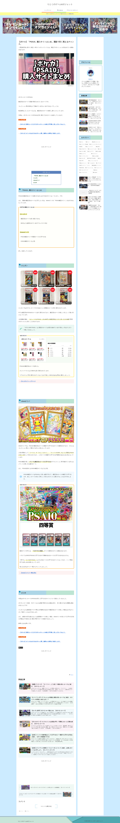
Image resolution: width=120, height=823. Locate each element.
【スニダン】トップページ (28, 381)
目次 (44, 172)
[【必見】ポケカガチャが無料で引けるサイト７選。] (16, 26)
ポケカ (21, 647)
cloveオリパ (36, 180)
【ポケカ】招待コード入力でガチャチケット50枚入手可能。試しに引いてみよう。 (43, 124)
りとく (90, 79)
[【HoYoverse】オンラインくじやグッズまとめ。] (45, 26)
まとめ (35, 182)
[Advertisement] (46, 91)
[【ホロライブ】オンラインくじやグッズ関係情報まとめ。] (74, 26)
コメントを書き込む (46, 806)
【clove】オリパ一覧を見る (28, 572)
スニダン (35, 178)
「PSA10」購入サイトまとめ (40, 175)
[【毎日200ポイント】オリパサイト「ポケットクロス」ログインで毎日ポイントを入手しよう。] (103, 26)
